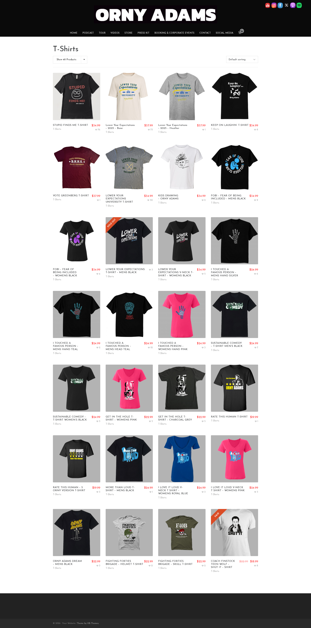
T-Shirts (57, 129)
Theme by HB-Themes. (88, 623)
